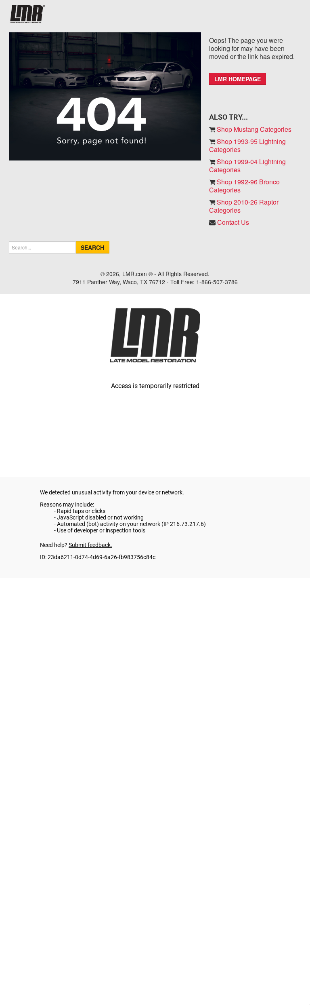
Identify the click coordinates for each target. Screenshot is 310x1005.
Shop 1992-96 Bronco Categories (244, 185)
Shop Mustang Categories (253, 129)
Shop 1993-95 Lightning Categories (247, 145)
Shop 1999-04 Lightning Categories (247, 165)
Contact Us (233, 222)
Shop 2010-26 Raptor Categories (244, 206)
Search (92, 247)
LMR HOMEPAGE (237, 79)
